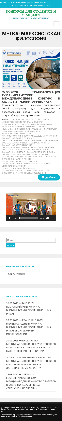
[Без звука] (47, 218)
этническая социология (33, 173)
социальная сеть (40, 143)
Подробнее (49, 177)
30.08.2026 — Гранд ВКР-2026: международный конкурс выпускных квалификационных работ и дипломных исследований (28, 327)
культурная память (12, 127)
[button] (31, 207)
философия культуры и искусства (38, 157)
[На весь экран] (52, 218)
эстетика (7, 173)
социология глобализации (41, 152)
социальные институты (14, 150)
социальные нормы (38, 150)
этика (16, 173)
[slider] (28, 218)
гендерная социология (22, 120)
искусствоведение (12, 122)
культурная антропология (16, 124)
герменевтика (42, 120)
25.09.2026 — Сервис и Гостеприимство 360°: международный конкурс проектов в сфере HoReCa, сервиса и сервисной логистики (31, 381)
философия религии (12, 164)
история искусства (33, 122)
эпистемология (40, 170)
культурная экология (13, 129)
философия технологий (37, 164)
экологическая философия (16, 170)
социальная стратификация (17, 145)
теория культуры (40, 154)
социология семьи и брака (16, 154)
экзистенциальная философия (18, 168)
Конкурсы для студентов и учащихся (31, 13)
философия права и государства (19, 161)
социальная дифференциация (18, 138)
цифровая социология (14, 166)
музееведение (38, 136)
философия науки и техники (17, 159)
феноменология (10, 157)
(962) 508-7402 (21, 5)
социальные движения (42, 147)
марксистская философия (16, 136)
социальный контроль (14, 152)
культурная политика (34, 127)
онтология (52, 136)
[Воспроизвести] (10, 218)
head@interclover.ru (41, 5)
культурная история (41, 124)
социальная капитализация (43, 140)
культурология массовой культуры (21, 131)
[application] (31, 207)
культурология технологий (16, 133)
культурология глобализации (41, 129)
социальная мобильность (16, 143)
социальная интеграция (14, 140)
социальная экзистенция (15, 147)
